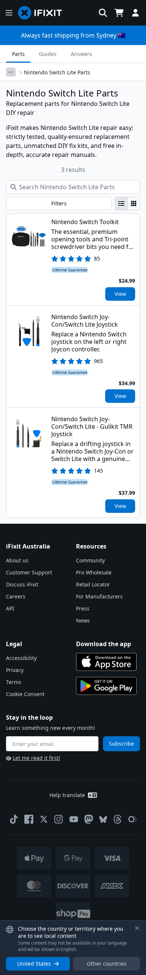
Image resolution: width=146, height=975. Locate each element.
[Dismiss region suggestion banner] (137, 928)
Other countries (107, 963)
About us (17, 560)
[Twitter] (43, 819)
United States (34, 963)
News (83, 620)
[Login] (136, 13)
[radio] (121, 203)
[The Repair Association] (132, 819)
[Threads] (117, 819)
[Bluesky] (103, 819)
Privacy (15, 670)
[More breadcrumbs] (11, 72)
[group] (127, 203)
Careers (15, 596)
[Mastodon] (88, 819)
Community (90, 560)
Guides (48, 53)
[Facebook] (28, 819)
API (10, 608)
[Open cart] (119, 12)
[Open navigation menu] (8, 12)
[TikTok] (13, 819)
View (120, 293)
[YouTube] (73, 819)
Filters (59, 203)
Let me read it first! (36, 757)
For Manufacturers (99, 596)
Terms (13, 682)
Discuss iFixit (22, 584)
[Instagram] (58, 819)
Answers (81, 53)
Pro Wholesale (94, 572)
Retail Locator (93, 584)
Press (82, 608)
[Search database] (103, 12)
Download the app (103, 644)
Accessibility (21, 658)
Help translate (67, 795)
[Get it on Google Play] (106, 686)
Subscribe (121, 743)
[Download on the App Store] (106, 662)
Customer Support (29, 572)
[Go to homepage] (43, 13)
